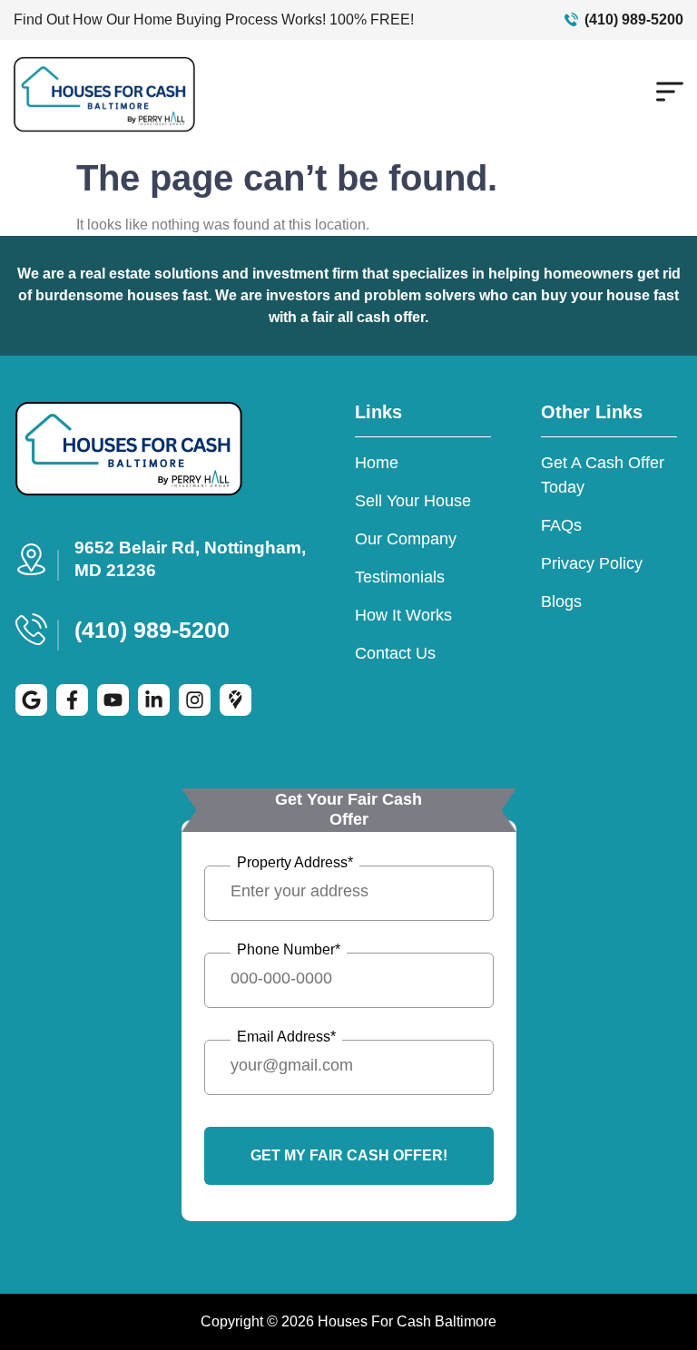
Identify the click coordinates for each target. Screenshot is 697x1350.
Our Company (405, 539)
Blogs (561, 601)
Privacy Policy (592, 563)
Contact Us (395, 653)
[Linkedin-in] (154, 700)
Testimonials (400, 577)
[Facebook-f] (72, 700)
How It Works (403, 615)
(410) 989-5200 (633, 19)
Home (376, 463)
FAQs (561, 525)
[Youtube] (113, 700)
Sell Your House (413, 501)
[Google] (31, 700)
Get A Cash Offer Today (602, 475)
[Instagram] (195, 700)
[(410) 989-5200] (571, 19)
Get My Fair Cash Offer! (348, 1155)
